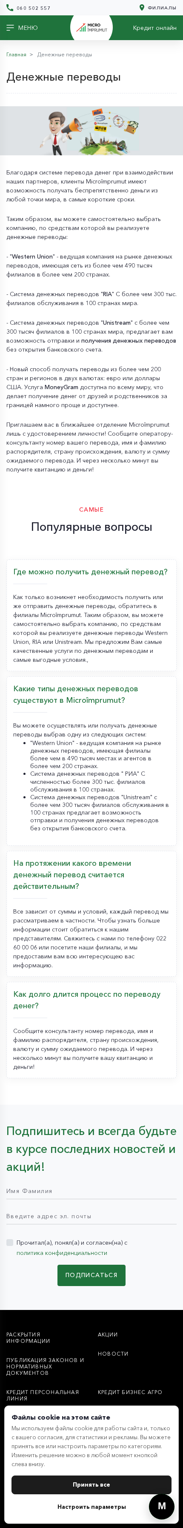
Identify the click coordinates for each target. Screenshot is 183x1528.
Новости (113, 1353)
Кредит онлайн (155, 28)
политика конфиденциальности (62, 1253)
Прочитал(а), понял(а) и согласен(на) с (72, 1248)
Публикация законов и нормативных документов (45, 1366)
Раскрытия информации (28, 1337)
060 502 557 (33, 8)
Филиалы (161, 7)
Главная (16, 54)
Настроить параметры (91, 1506)
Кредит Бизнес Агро (130, 1392)
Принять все (91, 1484)
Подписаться (91, 1275)
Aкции (108, 1334)
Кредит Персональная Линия (42, 1395)
